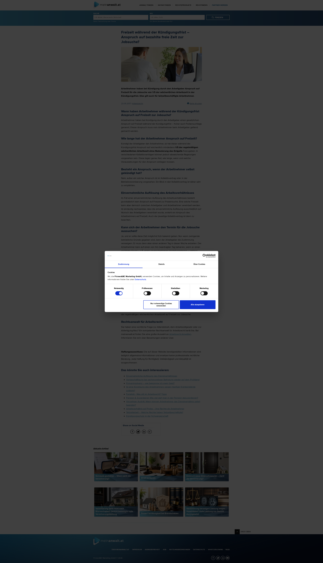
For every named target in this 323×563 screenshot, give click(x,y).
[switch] (147, 293)
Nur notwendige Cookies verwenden (161, 304)
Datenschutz (140, 279)
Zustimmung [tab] (123, 264)
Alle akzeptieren (198, 304)
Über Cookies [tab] (199, 264)
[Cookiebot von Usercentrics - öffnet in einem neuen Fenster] (204, 256)
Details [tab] (161, 264)
